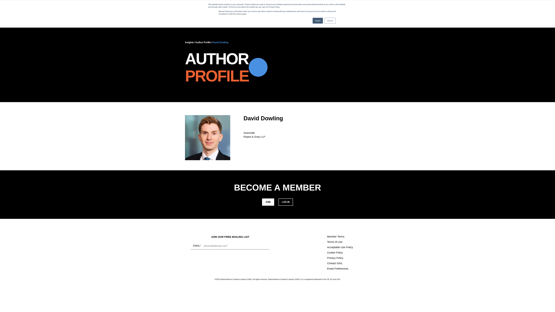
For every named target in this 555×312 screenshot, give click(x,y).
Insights (189, 42)
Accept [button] (317, 20)
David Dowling (220, 42)
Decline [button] (330, 20)
